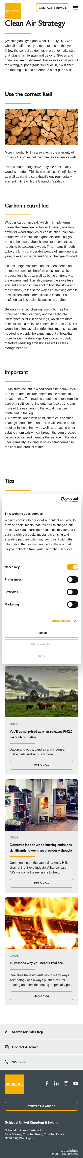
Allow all (41, 632)
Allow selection (41, 644)
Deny (41, 656)
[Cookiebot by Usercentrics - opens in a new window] (60, 499)
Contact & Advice (52, 7)
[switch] (72, 579)
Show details (61, 620)
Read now (41, 765)
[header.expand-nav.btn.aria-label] (75, 7)
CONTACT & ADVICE (41, 1106)
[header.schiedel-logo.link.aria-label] (13, 7)
